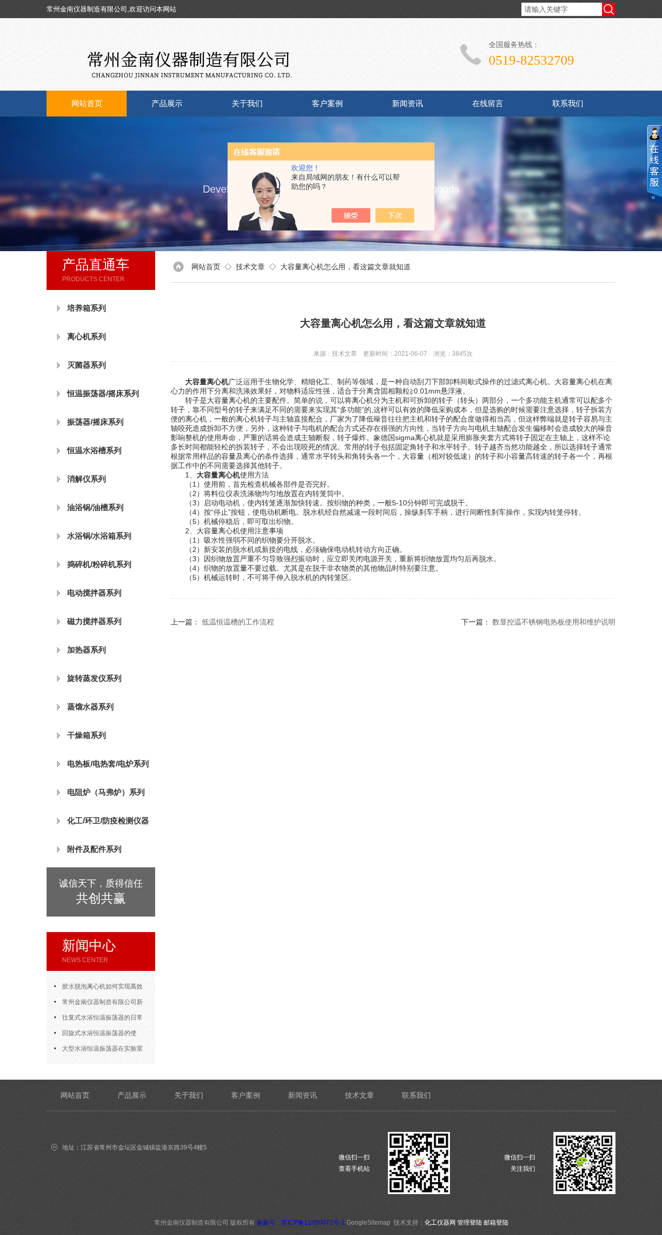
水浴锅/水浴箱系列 (99, 535)
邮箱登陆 (496, 1222)
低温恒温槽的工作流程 (238, 622)
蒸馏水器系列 (90, 706)
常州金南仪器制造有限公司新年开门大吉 (98, 1004)
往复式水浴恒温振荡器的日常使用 (98, 1019)
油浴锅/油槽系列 (95, 507)
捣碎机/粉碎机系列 (99, 564)
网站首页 (86, 103)
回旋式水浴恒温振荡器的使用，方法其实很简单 (95, 1035)
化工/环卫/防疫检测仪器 (108, 820)
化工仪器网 (440, 1222)
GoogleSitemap (368, 1222)
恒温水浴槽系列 (94, 450)
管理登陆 (469, 1222)
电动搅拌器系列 (94, 592)
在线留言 (487, 103)
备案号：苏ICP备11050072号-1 (301, 1222)
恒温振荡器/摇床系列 (103, 393)
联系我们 (567, 103)
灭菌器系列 (86, 364)
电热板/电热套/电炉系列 (108, 763)
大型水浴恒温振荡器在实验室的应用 (98, 1050)
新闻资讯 (407, 103)
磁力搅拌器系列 (94, 621)
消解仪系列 (86, 478)
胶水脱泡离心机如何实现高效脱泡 (98, 988)
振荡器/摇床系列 (95, 421)
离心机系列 (86, 336)
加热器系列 (86, 649)
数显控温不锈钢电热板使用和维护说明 (553, 622)
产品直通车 (95, 264)
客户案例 (327, 103)
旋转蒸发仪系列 (94, 678)
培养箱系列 (86, 307)
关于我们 (247, 103)
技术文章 (250, 267)
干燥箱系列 (86, 735)
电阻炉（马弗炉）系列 (106, 792)
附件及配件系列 (94, 849)
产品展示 (167, 103)
